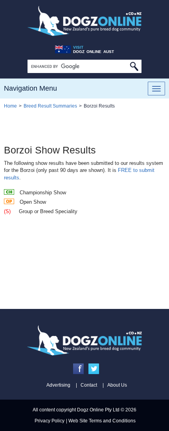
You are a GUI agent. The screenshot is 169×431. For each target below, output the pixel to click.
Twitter (93, 368)
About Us (117, 385)
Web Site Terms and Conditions (102, 421)
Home (10, 106)
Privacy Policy (49, 421)
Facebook (78, 368)
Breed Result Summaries (50, 106)
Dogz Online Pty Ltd (98, 410)
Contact (89, 385)
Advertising (58, 385)
